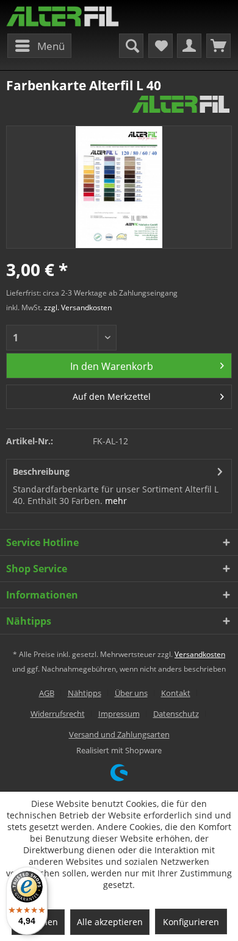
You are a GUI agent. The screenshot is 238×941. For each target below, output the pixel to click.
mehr (116, 500)
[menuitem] (39, 46)
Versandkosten (200, 654)
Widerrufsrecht (58, 713)
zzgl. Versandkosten (78, 307)
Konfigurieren (191, 922)
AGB (46, 692)
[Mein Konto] (189, 46)
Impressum (119, 713)
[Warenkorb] (218, 46)
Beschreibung (41, 471)
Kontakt (175, 692)
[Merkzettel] (160, 46)
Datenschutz (176, 713)
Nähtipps (84, 692)
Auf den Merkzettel (112, 396)
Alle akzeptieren (110, 922)
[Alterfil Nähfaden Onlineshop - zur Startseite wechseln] (62, 16)
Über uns (131, 692)
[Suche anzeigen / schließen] (131, 46)
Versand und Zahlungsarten (119, 734)
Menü (51, 46)
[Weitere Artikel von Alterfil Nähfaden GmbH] (181, 104)
